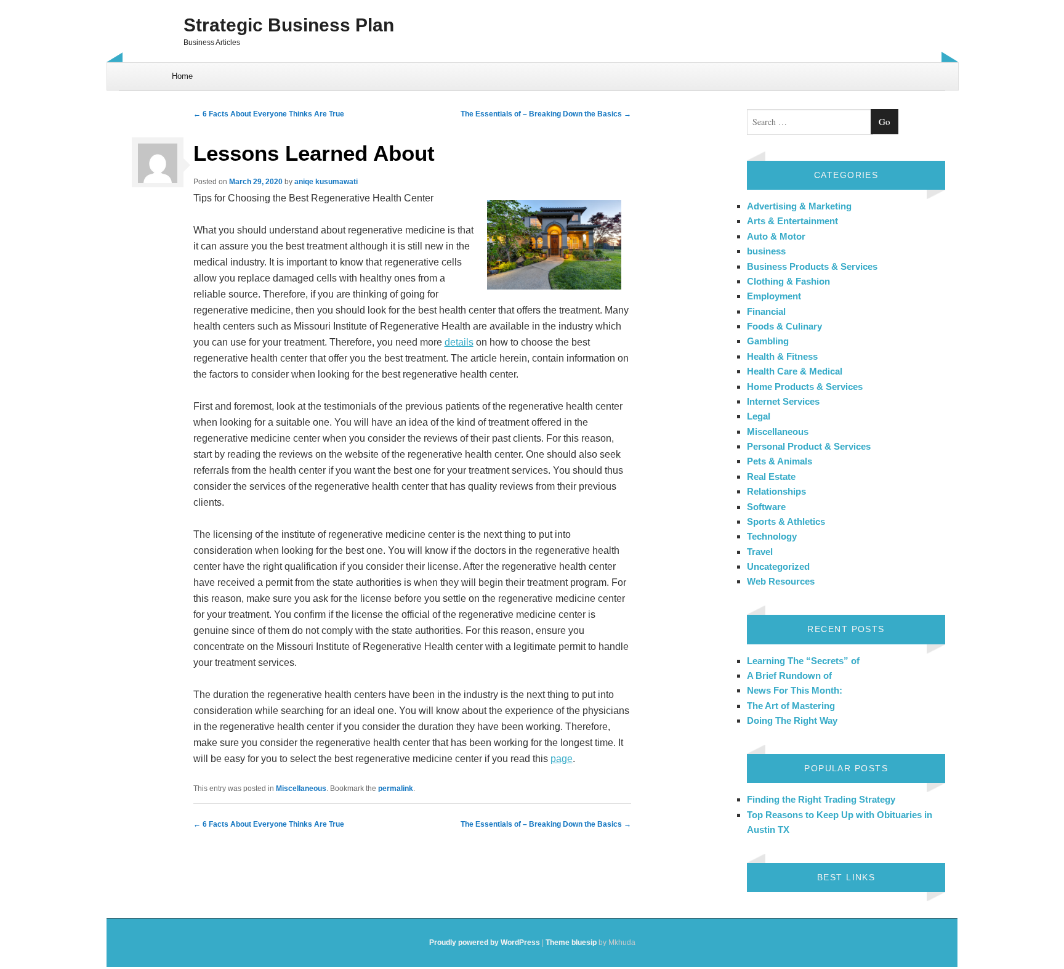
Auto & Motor (776, 236)
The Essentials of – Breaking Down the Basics (546, 114)
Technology (772, 536)
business (766, 251)
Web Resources (781, 581)
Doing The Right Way (792, 720)
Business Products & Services (812, 266)
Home (182, 76)
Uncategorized (778, 566)
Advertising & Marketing (799, 206)
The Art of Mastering (791, 705)
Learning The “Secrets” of (803, 660)
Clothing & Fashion (788, 281)
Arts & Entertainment (792, 221)
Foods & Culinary (784, 326)
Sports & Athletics (786, 521)
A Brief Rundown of (789, 675)
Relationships (776, 491)
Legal (758, 416)
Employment (774, 296)
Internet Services (783, 401)
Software (766, 506)
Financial (766, 311)
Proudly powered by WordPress (484, 942)
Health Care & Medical (794, 371)
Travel (760, 551)
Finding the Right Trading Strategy (821, 799)
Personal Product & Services (809, 446)
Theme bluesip (571, 942)
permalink (395, 788)
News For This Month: (794, 690)
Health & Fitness (782, 356)
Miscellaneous (301, 788)
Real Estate (771, 476)
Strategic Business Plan (288, 25)
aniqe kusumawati (326, 181)
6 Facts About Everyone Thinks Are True (268, 114)
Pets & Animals (779, 461)
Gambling (768, 341)
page (561, 758)
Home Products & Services (805, 386)
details (459, 342)
